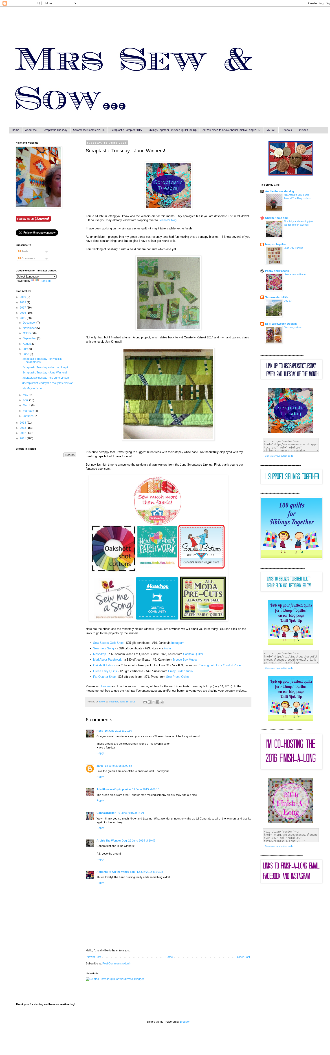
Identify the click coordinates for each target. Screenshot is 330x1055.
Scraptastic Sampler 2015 (126, 130)
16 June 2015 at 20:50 (118, 730)
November (29, 328)
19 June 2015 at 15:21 (130, 813)
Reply (100, 753)
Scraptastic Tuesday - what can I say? (45, 367)
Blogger (184, 1021)
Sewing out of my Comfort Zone (220, 665)
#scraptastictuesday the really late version (47, 383)
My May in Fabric (32, 388)
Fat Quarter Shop (104, 676)
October (28, 333)
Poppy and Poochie (277, 271)
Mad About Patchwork (107, 659)
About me (31, 130)
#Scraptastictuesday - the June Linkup (45, 377)
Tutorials (286, 130)
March (27, 405)
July (26, 349)
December (29, 322)
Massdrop (99, 654)
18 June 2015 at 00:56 (118, 765)
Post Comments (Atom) (116, 963)
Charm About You (276, 218)
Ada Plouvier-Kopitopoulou (114, 789)
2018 (23, 302)
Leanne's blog (167, 220)
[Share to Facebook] (158, 702)
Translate (45, 280)
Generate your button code (279, 456)
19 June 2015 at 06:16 (145, 789)
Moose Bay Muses (185, 659)
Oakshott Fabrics (104, 665)
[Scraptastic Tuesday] (168, 207)
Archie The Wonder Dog (112, 840)
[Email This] (145, 702)
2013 (23, 427)
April (26, 400)
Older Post (243, 957)
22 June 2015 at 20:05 (142, 840)
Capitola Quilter (193, 654)
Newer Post (94, 957)
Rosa (100, 730)
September (30, 338)
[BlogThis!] (149, 702)
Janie (100, 765)
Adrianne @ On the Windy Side (116, 871)
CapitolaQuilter (106, 813)
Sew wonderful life (276, 297)
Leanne (105, 686)
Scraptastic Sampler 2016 (89, 130)
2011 (23, 438)
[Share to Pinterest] (162, 702)
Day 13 (288, 300)
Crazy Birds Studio (180, 671)
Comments (28, 258)
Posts (24, 251)
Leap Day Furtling (293, 248)
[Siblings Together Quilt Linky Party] (290, 720)
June (26, 354)
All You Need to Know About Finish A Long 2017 (231, 130)
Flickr (167, 648)
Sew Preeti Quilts (177, 676)
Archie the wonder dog (279, 191)
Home (15, 130)
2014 (23, 422)
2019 (23, 297)
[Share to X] (153, 702)
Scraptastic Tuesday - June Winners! (44, 372)
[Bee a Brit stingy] (290, 174)
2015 (23, 318)
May (26, 395)
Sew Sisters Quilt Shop (108, 642)
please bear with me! (295, 274)
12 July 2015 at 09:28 (150, 871)
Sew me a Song (103, 648)
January (28, 416)
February (29, 410)
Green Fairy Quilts (105, 671)
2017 (23, 307)
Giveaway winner (293, 327)
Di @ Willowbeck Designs (281, 323)
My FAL (270, 130)
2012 (23, 433)
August (27, 343)
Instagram (177, 642)
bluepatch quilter (275, 244)
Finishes (303, 130)
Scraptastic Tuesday (55, 130)
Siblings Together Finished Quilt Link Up (172, 130)
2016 (23, 312)
